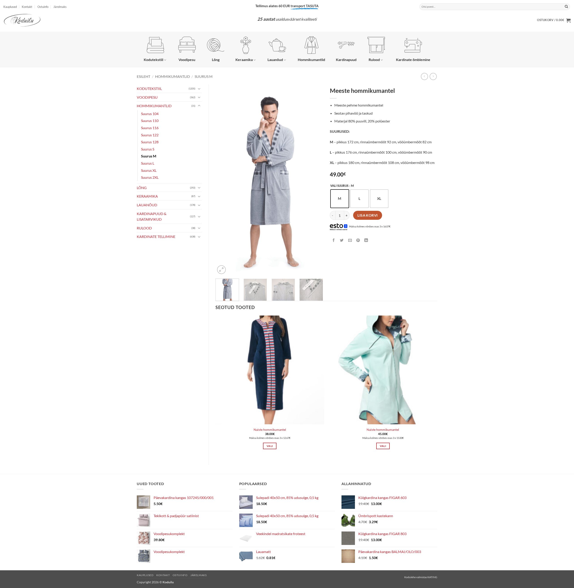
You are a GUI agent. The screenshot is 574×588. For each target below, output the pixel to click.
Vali (270, 445)
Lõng (216, 59)
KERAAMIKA (147, 196)
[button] (554, 20)
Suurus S (147, 149)
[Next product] (424, 76)
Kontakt (27, 7)
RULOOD (144, 228)
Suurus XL (149, 170)
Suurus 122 (150, 135)
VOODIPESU (147, 97)
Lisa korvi (367, 215)
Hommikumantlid (311, 59)
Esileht (143, 76)
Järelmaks (60, 7)
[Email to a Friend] (350, 240)
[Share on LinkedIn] (366, 240)
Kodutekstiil (153, 59)
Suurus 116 (150, 128)
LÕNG (142, 187)
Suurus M (204, 76)
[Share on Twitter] (342, 240)
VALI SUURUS (339, 185)
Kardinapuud (346, 59)
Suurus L (147, 163)
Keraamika (244, 59)
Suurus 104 (150, 113)
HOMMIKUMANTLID (172, 76)
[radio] (340, 199)
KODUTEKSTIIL (149, 88)
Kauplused (10, 7)
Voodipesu (186, 59)
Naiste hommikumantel (270, 429)
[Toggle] (199, 88)
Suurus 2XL (150, 177)
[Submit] (566, 6)
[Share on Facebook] (333, 240)
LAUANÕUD (147, 205)
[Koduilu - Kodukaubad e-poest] (30, 20)
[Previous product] (433, 76)
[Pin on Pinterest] (358, 240)
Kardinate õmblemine (413, 59)
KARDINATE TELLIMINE (156, 236)
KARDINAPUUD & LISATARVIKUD (151, 216)
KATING (432, 577)
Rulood (374, 59)
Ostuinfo (42, 7)
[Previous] (223, 180)
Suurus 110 (150, 120)
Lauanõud (275, 59)
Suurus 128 (150, 142)
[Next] (315, 180)
